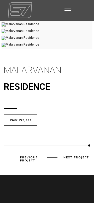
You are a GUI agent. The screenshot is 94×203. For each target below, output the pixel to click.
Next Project (76, 157)
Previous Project (29, 159)
